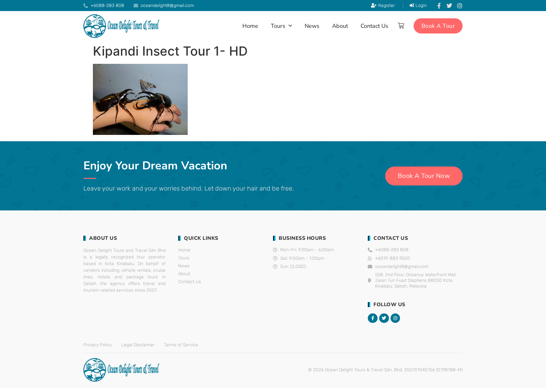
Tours (278, 26)
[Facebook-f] (439, 6)
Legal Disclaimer (138, 345)
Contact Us (374, 26)
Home (250, 26)
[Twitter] (449, 6)
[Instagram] (460, 6)
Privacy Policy (97, 345)
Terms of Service (181, 345)
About (340, 26)
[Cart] (401, 25)
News (312, 26)
